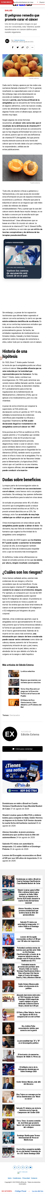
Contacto (34, 1178)
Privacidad (26, 1178)
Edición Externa (20, 40)
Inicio (10, 1178)
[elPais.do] (22, 793)
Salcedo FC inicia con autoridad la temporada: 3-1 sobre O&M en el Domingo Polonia (21, 846)
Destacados (15, 715)
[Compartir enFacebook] (13, 47)
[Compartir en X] (17, 47)
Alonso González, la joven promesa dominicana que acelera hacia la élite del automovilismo (20, 834)
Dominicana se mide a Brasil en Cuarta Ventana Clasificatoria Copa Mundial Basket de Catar (22, 806)
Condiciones (17, 1178)
